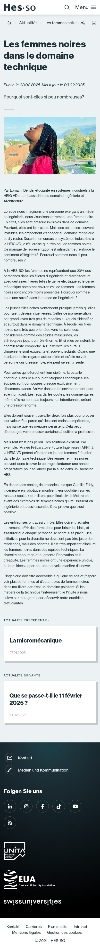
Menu (82, 7)
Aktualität (28, 22)
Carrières (34, 926)
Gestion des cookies (64, 932)
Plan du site (57, 926)
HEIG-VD (10, 196)
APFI (85, 447)
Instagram (27, 598)
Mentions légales (26, 932)
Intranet (80, 926)
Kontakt (25, 758)
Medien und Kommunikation (43, 770)
